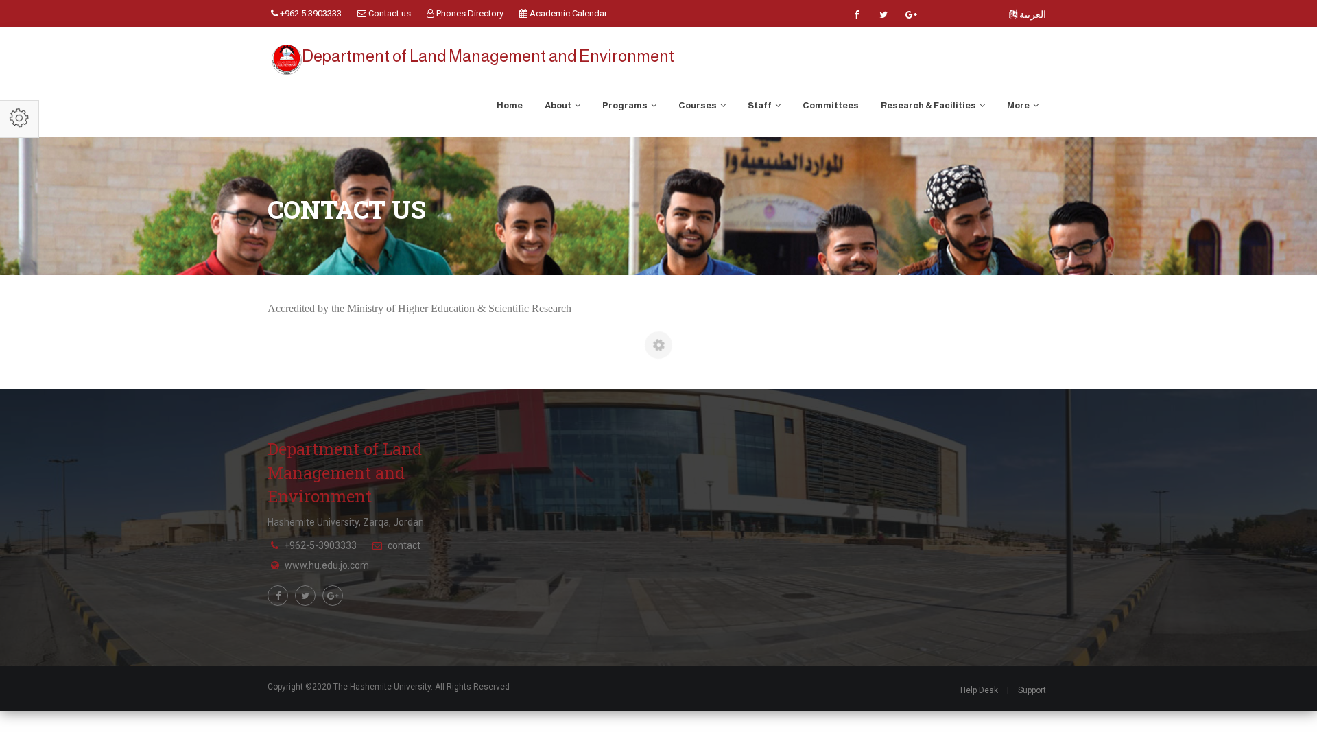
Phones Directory (468, 13)
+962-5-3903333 (320, 545)
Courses (698, 105)
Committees (831, 105)
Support (1032, 690)
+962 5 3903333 (310, 13)
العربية (1031, 14)
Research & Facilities (929, 105)
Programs (625, 105)
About (559, 105)
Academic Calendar (567, 13)
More (1019, 105)
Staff (760, 105)
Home (510, 105)
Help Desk (979, 690)
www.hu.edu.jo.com (327, 565)
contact (404, 545)
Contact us (388, 13)
